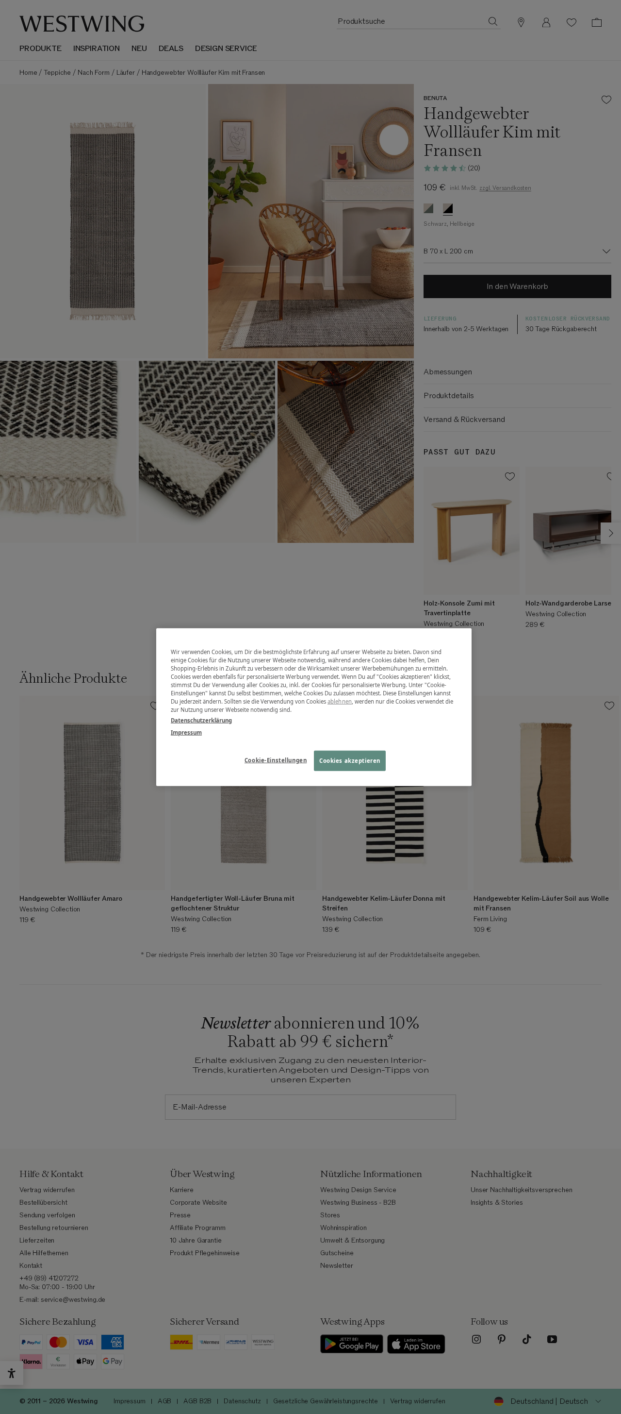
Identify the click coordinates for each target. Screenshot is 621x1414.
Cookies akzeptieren (349, 760)
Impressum (186, 732)
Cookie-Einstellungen (276, 759)
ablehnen (339, 701)
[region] (314, 707)
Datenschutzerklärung (201, 720)
